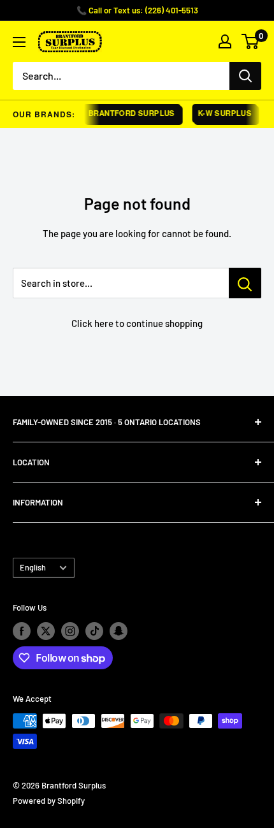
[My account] (225, 41)
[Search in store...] (245, 283)
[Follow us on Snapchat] (118, 631)
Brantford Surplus (128, 113)
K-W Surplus (222, 113)
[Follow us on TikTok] (94, 631)
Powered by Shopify (49, 800)
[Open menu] (19, 42)
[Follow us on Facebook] (22, 631)
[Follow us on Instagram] (70, 631)
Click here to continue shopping (137, 323)
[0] (251, 41)
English (33, 567)
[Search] (245, 76)
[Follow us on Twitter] (46, 631)
